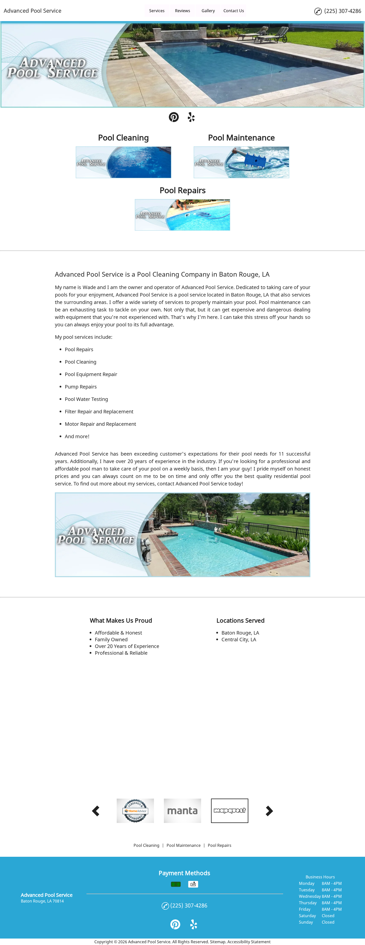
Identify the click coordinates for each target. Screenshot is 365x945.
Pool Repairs (79, 349)
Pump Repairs (81, 386)
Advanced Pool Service (207, 287)
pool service (192, 294)
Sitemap (217, 942)
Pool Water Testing (86, 399)
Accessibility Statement (249, 942)
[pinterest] (173, 117)
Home (131, 10)
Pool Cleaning (80, 361)
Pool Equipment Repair (91, 374)
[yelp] (191, 117)
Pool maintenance (279, 302)
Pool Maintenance (184, 845)
